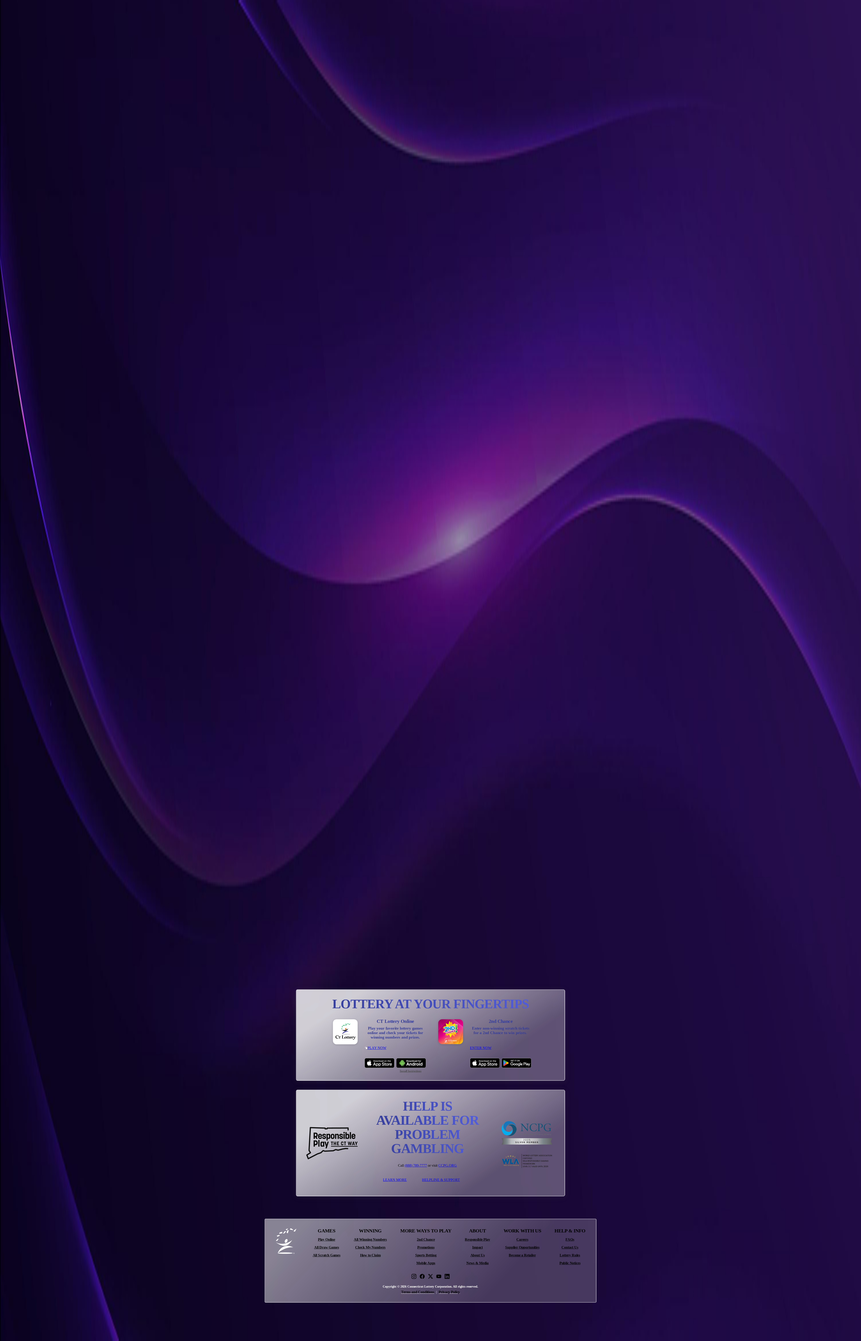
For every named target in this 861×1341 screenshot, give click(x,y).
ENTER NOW (480, 1048)
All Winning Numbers (370, 1239)
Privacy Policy (449, 1292)
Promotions (425, 1247)
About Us (477, 1255)
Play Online (326, 1239)
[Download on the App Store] (379, 1063)
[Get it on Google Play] (516, 1063)
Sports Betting (426, 1255)
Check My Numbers (370, 1247)
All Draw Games (326, 1247)
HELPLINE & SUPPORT (441, 1180)
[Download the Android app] (411, 1063)
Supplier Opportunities (522, 1247)
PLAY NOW (376, 1048)
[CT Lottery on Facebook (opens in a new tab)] (422, 1276)
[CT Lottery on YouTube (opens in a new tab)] (438, 1276)
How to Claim (370, 1255)
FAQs (569, 1239)
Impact (477, 1247)
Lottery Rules (570, 1255)
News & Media (477, 1263)
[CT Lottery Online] (345, 1032)
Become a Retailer (522, 1255)
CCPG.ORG (447, 1165)
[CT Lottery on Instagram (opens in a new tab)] (414, 1276)
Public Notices (570, 1263)
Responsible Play (477, 1239)
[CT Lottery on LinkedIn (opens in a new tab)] (447, 1276)
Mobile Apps (425, 1263)
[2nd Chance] (450, 1032)
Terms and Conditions (417, 1292)
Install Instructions (411, 1071)
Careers (522, 1239)
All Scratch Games (326, 1255)
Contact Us (569, 1247)
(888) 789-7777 (416, 1165)
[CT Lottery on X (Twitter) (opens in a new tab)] (430, 1276)
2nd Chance (426, 1239)
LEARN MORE (395, 1180)
